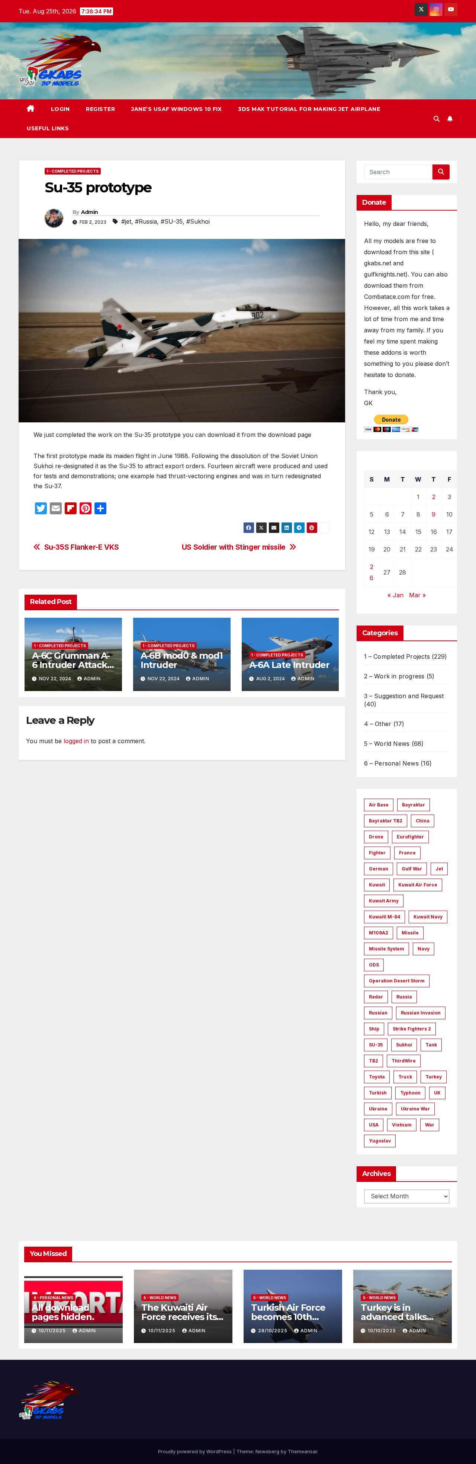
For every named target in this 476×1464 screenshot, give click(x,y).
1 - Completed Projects (73, 171)
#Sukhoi (198, 221)
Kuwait (377, 885)
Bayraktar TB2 (385, 821)
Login (60, 109)
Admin (89, 212)
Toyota (377, 1077)
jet (439, 869)
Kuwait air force (417, 885)
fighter (377, 853)
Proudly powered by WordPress (195, 1451)
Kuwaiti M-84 (384, 917)
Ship (374, 1029)
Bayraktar (413, 805)
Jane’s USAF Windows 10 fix (176, 109)
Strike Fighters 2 (412, 1029)
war (429, 1125)
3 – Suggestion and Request (404, 696)
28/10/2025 (273, 1330)
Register (100, 109)
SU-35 (376, 1045)
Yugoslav (380, 1141)
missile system (386, 949)
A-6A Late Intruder (289, 664)
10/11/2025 (53, 1330)
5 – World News (387, 743)
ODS (374, 965)
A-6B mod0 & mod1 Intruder (182, 660)
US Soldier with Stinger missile (234, 547)
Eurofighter (410, 837)
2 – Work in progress (394, 676)
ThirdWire (404, 1061)
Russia (404, 997)
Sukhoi (404, 1045)
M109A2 (378, 933)
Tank (431, 1045)
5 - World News (160, 1297)
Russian (378, 1013)
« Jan (395, 595)
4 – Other (378, 724)
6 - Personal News (53, 1297)
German (378, 869)
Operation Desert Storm (397, 981)
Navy (424, 949)
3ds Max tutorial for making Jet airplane (309, 109)
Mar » (417, 595)
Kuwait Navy (428, 917)
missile (410, 933)
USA (374, 1125)
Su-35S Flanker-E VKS (81, 547)
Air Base (379, 805)
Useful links (48, 128)
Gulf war (412, 869)
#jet (126, 221)
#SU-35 (172, 221)
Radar (376, 997)
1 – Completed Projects (397, 656)
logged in (76, 741)
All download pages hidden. (63, 1312)
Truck (405, 1077)
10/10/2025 (383, 1330)
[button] (437, 118)
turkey (433, 1077)
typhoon (410, 1093)
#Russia (146, 221)
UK (437, 1093)
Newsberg (267, 1451)
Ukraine (378, 1109)
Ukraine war (415, 1109)
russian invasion (421, 1013)
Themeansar (302, 1451)
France (407, 853)
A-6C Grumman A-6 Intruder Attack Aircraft (71, 665)
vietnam (402, 1125)
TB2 (373, 1061)
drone (376, 837)
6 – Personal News (391, 763)
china (423, 821)
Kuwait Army (384, 901)
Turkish (378, 1093)
